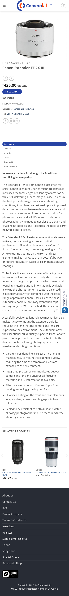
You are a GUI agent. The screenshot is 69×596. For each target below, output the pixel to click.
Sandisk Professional (14, 538)
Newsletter (9, 526)
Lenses (26, 62)
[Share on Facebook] (5, 121)
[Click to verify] (10, 574)
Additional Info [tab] (10, 166)
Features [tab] (7, 148)
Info (4, 508)
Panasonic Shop (12, 563)
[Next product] (5, 78)
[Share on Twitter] (11, 121)
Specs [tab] (6, 157)
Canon (6, 545)
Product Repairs (12, 514)
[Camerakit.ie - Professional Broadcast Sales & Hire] (35, 5)
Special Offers (10, 557)
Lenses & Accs (10, 62)
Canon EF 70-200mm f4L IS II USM (51, 472)
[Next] (66, 461)
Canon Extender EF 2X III (18, 113)
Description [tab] (9, 144)
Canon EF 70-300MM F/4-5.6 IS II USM (16, 473)
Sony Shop (8, 551)
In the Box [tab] (8, 153)
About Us (8, 495)
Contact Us (9, 502)
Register (7, 532)
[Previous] (2, 461)
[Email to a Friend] (17, 121)
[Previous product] (11, 78)
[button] (4, 5)
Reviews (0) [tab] (8, 162)
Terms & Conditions (14, 520)
